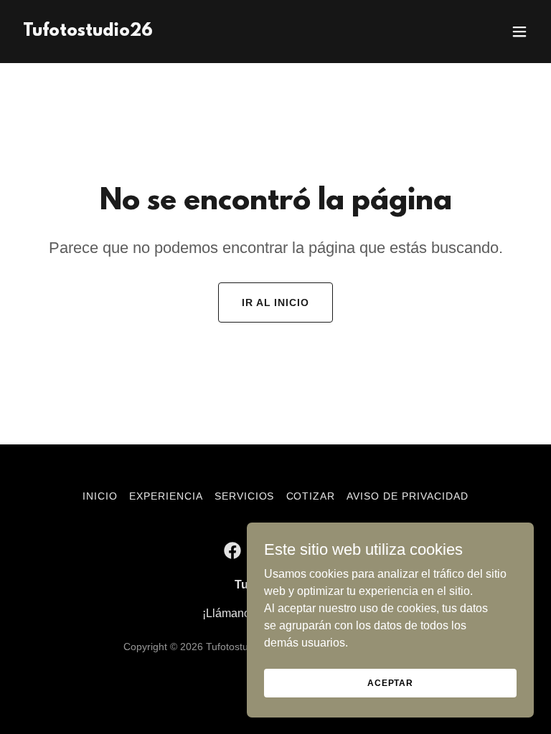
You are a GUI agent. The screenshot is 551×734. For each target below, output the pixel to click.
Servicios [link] (245, 496)
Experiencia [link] (166, 496)
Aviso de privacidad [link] (407, 496)
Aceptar (390, 682)
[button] (519, 31)
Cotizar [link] (311, 496)
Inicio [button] (100, 496)
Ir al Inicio (276, 302)
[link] (88, 32)
